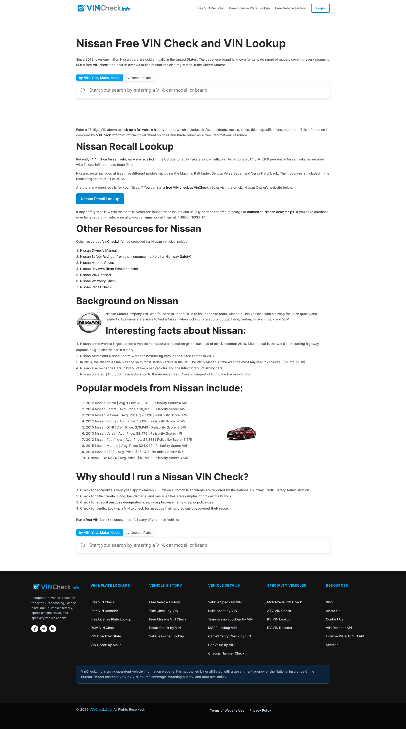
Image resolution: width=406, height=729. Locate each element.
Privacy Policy (260, 710)
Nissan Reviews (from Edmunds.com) (109, 269)
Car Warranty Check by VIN (229, 636)
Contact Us (334, 619)
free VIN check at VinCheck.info (190, 187)
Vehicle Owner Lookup (166, 636)
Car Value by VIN (221, 645)
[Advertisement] (203, 113)
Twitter (43, 628)
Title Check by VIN (163, 611)
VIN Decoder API (339, 628)
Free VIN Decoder (210, 8)
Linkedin (52, 628)
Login (320, 8)
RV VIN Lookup (279, 619)
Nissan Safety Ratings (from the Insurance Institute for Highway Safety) (135, 256)
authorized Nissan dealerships (270, 212)
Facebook (34, 628)
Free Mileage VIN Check (168, 619)
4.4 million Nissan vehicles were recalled (122, 159)
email (149, 217)
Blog (329, 602)
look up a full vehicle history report (148, 130)
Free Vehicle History (290, 8)
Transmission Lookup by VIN (230, 619)
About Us (333, 611)
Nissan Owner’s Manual (98, 250)
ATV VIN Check (279, 611)
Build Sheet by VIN (222, 611)
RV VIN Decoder (279, 628)
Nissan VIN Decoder (95, 275)
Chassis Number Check (226, 653)
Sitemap (332, 645)
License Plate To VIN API (345, 636)
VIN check (101, 65)
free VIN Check (97, 520)
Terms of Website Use (227, 710)
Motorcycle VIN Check (284, 602)
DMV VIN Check (103, 628)
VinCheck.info (106, 135)
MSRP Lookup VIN (222, 628)
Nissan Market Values (97, 263)
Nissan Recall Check (96, 287)
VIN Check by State (105, 636)
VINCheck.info (101, 709)
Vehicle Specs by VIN (225, 602)
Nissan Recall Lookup (100, 198)
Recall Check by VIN (165, 628)
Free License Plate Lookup (249, 8)
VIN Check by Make (105, 645)
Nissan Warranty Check (98, 281)
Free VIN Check (102, 602)
